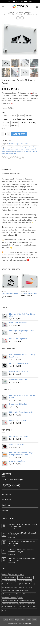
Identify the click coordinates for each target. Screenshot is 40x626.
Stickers (12, 14)
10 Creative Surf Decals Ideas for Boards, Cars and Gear (23, 542)
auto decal (8, 147)
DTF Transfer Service (29, 594)
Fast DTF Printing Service (10, 600)
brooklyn (4, 574)
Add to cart (19, 134)
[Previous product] (22, 17)
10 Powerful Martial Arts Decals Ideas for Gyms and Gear (22, 534)
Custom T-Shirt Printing (27, 584)
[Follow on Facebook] (3, 485)
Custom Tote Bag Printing (9, 587)
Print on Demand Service (27, 604)
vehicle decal (9, 151)
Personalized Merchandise (10, 604)
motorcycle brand (24, 149)
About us (5, 510)
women (4, 610)
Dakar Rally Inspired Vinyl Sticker (10, 294)
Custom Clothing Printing (9, 577)
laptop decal (14, 149)
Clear (3, 128)
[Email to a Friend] (14, 157)
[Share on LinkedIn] (22, 157)
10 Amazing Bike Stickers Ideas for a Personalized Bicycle (21, 551)
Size (3, 112)
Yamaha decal (18, 151)
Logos (20, 14)
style (20, 607)
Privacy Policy (7, 499)
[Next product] (17, 17)
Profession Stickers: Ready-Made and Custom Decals (21, 559)
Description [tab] (6, 170)
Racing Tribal (24, 144)
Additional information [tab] (11, 174)
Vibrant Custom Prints (30, 607)
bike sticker (15, 147)
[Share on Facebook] (7, 157)
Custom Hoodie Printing (25, 580)
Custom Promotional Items (10, 584)
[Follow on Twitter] (11, 485)
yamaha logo (27, 151)
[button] (3, 6)
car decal (33, 147)
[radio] (5, 115)
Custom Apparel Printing (16, 574)
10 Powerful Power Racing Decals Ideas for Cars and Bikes (22, 525)
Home (5, 14)
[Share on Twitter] (11, 157)
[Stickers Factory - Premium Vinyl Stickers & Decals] (20, 6)
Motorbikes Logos (30, 14)
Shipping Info (6, 494)
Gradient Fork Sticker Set (29, 293)
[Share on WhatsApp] (3, 157)
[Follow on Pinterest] (18, 485)
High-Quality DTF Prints (27, 600)
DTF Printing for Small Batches (11, 594)
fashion (20, 597)
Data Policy (6, 505)
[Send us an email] (14, 485)
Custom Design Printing (26, 577)
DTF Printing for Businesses (20, 590)
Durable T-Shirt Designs (9, 597)
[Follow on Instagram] (7, 485)
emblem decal (6, 149)
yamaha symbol (11, 153)
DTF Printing (6, 590)
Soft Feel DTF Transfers (9, 607)
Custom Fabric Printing (9, 580)
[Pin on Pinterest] (18, 157)
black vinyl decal (25, 147)
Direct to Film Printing (25, 587)
